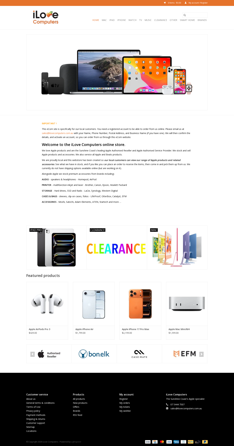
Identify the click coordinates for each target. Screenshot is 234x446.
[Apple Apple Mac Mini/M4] (187, 304)
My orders (124, 402)
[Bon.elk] (74, 354)
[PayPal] (190, 441)
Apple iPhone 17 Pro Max (135, 329)
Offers (76, 406)
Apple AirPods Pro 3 (39, 329)
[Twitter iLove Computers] (117, 380)
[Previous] (32, 354)
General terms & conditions (40, 402)
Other (173, 20)
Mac (104, 20)
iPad (112, 20)
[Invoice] (183, 441)
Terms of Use (33, 406)
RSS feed (77, 414)
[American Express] (176, 441)
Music (148, 20)
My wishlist (125, 410)
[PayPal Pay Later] (204, 441)
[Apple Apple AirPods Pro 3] (47, 304)
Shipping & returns (35, 418)
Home (95, 20)
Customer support (35, 422)
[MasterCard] (161, 441)
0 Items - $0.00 (174, 2)
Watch (132, 20)
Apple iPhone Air (84, 329)
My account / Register (198, 2)
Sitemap (30, 426)
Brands (202, 20)
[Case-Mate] (119, 354)
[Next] (201, 354)
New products (80, 402)
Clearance (160, 20)
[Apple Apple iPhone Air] (94, 304)
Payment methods (35, 414)
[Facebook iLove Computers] (111, 380)
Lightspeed (76, 441)
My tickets (124, 406)
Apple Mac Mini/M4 (179, 329)
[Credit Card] (154, 441)
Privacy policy (33, 410)
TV (140, 20)
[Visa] (168, 441)
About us (30, 398)
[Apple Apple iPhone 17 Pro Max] (140, 304)
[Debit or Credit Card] (197, 441)
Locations (31, 430)
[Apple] (29, 354)
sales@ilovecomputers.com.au (57, 133)
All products (79, 398)
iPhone (121, 20)
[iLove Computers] (45, 18)
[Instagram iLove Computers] (122, 380)
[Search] (184, 15)
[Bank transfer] (147, 441)
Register (123, 398)
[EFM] (164, 354)
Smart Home (187, 20)
